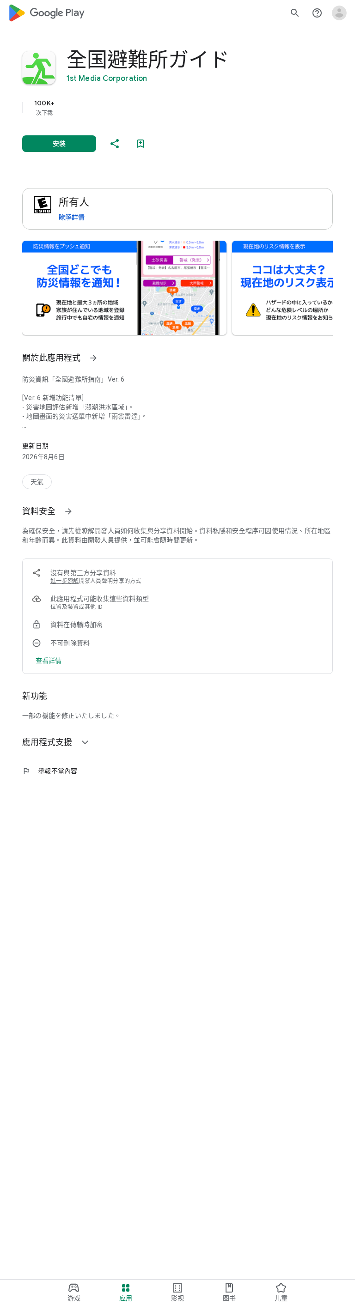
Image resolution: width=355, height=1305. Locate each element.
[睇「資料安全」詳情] (68, 511)
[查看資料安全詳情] (49, 660)
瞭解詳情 (72, 217)
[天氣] (37, 482)
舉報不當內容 (50, 771)
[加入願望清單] (140, 144)
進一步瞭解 (64, 581)
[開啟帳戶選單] (339, 13)
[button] (124, 288)
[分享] (115, 144)
